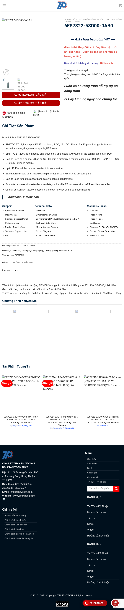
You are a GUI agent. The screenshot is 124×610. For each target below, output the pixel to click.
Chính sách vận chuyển (16, 524)
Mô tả (5, 262)
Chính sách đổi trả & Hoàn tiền (19, 534)
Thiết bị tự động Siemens (55, 250)
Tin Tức (91, 518)
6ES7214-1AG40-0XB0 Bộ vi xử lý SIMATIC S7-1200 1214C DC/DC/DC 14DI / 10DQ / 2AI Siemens (62, 421)
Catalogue (92, 472)
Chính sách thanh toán (15, 520)
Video (90, 529)
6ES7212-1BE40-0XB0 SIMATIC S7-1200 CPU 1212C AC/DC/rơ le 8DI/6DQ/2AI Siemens (21, 420)
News (90, 524)
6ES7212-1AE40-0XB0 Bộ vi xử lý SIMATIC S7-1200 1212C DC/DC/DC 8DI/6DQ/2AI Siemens (103, 420)
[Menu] (4, 5)
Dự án (90, 468)
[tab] (5, 263)
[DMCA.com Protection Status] (62, 603)
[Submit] (116, 488)
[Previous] (7, 47)
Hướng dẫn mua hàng (15, 515)
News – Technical (96, 512)
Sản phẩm (92, 463)
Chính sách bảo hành (15, 529)
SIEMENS (19, 255)
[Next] (54, 47)
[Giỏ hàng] (120, 5)
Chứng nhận (93, 477)
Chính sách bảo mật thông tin (19, 538)
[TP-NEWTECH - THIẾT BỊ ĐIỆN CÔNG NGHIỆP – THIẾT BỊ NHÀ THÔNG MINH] (62, 5)
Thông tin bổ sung (23, 262)
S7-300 (78, 21)
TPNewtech (106, 63)
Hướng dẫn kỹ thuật (98, 535)
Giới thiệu (91, 459)
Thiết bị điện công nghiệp (90, 19)
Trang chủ (69, 19)
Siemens (16, 250)
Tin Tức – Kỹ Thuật (96, 482)
